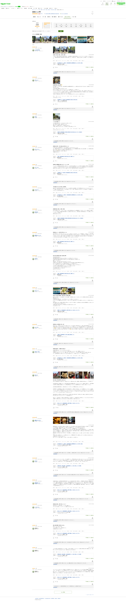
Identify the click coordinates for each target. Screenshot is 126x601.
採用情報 (52, 598)
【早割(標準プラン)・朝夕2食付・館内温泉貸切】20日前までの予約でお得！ (67, 99)
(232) (67, 16)
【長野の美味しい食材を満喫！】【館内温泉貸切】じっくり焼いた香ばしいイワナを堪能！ (69, 465)
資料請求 (59, 598)
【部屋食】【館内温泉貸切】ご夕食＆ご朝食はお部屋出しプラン (65, 334)
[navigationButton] (92, 39)
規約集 (56, 598)
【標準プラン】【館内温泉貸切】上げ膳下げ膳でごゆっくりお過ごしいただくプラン (68, 310)
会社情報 (36, 598)
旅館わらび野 (36, 12)
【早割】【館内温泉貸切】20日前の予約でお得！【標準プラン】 (65, 156)
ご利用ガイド (104, 1)
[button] (37, 39)
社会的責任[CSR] (47, 598)
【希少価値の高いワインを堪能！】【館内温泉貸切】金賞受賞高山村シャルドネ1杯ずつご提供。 (70, 194)
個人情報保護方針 (41, 598)
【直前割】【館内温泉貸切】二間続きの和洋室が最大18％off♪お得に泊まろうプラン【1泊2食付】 (70, 218)
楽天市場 (118, 1)
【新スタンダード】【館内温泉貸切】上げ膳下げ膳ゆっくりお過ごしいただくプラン (68, 403)
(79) (54, 16)
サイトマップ (109, 1)
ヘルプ (101, 1)
